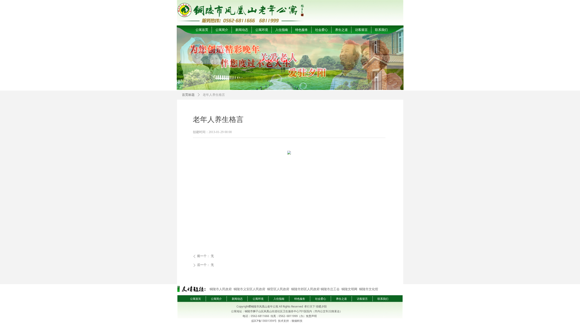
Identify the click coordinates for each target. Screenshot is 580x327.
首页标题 (188, 95)
